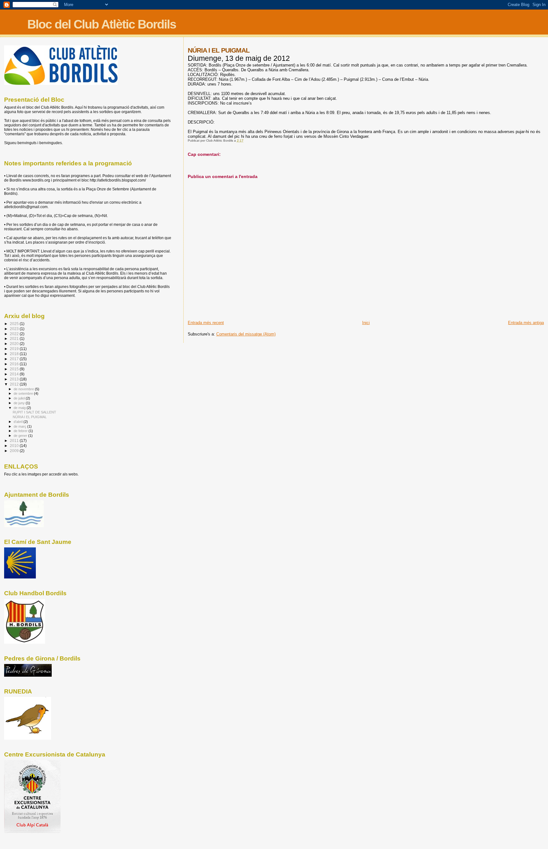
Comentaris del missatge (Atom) (246, 334)
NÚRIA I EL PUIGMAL (30, 417)
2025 (15, 324)
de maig (20, 408)
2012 (15, 384)
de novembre (24, 389)
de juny (20, 403)
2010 (15, 446)
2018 (15, 354)
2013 (15, 379)
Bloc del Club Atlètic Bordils (101, 24)
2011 (15, 440)
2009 (15, 451)
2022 (15, 334)
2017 (15, 359)
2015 (15, 369)
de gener (21, 435)
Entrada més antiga (526, 322)
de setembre (24, 393)
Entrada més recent (206, 322)
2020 (15, 344)
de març (20, 426)
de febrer (21, 431)
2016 (15, 364)
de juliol (20, 398)
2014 (15, 374)
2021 (15, 338)
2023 (15, 329)
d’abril (18, 422)
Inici (366, 322)
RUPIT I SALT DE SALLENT (34, 412)
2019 (15, 349)
